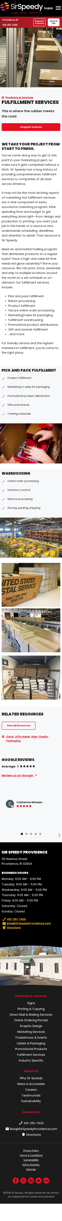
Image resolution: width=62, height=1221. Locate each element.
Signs (31, 1003)
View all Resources (18, 725)
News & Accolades (31, 1084)
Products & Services (19, 97)
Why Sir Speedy (31, 1078)
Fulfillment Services (31, 1055)
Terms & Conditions (31, 1155)
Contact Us (31, 1112)
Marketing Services (31, 1032)
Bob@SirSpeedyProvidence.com (29, 923)
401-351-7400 (10, 24)
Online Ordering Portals (31, 1020)
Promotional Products (31, 1049)
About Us (31, 1071)
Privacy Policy (31, 1150)
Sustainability (31, 1101)
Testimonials (31, 1095)
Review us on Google (17, 775)
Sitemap (31, 1169)
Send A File (53, 22)
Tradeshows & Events (31, 1037)
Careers (31, 1090)
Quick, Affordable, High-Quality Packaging (27, 739)
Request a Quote (39, 22)
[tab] (22, 834)
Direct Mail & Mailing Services (31, 1015)
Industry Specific (31, 1060)
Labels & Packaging (31, 1043)
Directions (14, 928)
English (48, 8)
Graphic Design (31, 1026)
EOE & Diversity (31, 1164)
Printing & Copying (31, 1009)
